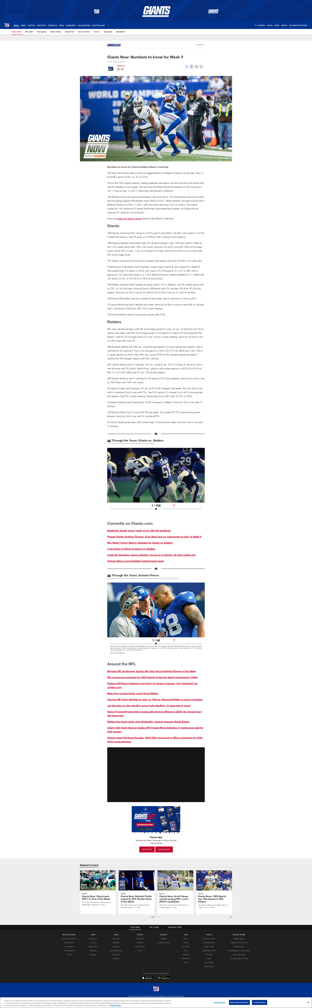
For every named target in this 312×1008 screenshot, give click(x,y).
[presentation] (231, 917)
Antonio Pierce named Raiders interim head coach (135, 560)
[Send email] (196, 68)
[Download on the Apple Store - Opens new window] (147, 978)
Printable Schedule (163, 942)
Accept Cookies (259, 1002)
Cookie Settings (219, 1002)
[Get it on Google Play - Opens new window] (164, 979)
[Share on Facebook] (187, 68)
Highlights (116, 942)
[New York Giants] (156, 989)
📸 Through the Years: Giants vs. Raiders (135, 440)
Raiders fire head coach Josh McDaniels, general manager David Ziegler (148, 721)
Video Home (116, 938)
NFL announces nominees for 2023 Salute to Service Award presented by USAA (152, 677)
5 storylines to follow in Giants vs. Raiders (131, 548)
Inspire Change (239, 946)
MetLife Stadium (239, 938)
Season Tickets (209, 946)
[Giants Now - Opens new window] (114, 45)
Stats (186, 950)
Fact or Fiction (93, 946)
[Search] (256, 25)
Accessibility (69, 946)
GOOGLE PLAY (164, 849)
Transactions (186, 958)
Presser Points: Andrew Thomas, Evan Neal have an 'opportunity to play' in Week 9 (154, 536)
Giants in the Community (239, 942)
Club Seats (209, 954)
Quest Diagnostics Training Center (239, 950)
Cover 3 (93, 942)
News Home (93, 938)
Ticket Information (209, 942)
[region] (156, 1002)
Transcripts (93, 954)
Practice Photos (140, 946)
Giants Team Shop (239, 954)
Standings (186, 954)
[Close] (308, 1002)
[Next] (174, 505)
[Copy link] (201, 67)
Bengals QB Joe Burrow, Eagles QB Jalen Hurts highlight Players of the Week (151, 671)
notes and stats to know (129, 218)
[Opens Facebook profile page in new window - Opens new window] (118, 69)
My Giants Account (209, 938)
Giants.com (121, 66)
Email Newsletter (69, 950)
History (140, 950)
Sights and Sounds (116, 950)
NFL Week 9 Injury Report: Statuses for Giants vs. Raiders (140, 542)
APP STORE (147, 849)
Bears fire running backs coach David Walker (132, 693)
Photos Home (139, 938)
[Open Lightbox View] (156, 480)
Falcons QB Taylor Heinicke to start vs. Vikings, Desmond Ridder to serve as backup (155, 699)
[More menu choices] (108, 25)
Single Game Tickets (209, 950)
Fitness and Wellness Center (239, 958)
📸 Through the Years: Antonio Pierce (133, 575)
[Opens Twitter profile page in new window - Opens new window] (122, 69)
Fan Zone (69, 954)
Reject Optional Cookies (239, 1002)
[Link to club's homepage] (7, 25)
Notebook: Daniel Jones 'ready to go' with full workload (139, 530)
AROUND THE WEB (239, 934)
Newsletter (93, 950)
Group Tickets (209, 962)
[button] (156, 775)
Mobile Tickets (209, 966)
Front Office (186, 946)
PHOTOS (140, 934)
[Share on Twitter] (192, 68)
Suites (209, 958)
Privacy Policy (69, 942)
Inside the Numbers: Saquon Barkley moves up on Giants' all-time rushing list (151, 554)
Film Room (116, 954)
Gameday (140, 942)
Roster (186, 938)
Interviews (116, 946)
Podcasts (116, 958)
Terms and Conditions (69, 938)
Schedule (163, 938)
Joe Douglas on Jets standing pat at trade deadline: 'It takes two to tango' (149, 705)
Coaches (186, 942)
